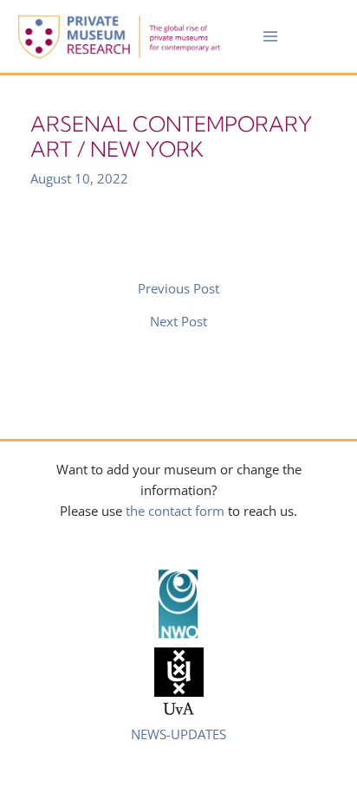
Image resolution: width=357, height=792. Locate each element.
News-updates (178, 734)
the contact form (175, 510)
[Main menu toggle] (270, 36)
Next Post (178, 321)
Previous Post (178, 288)
